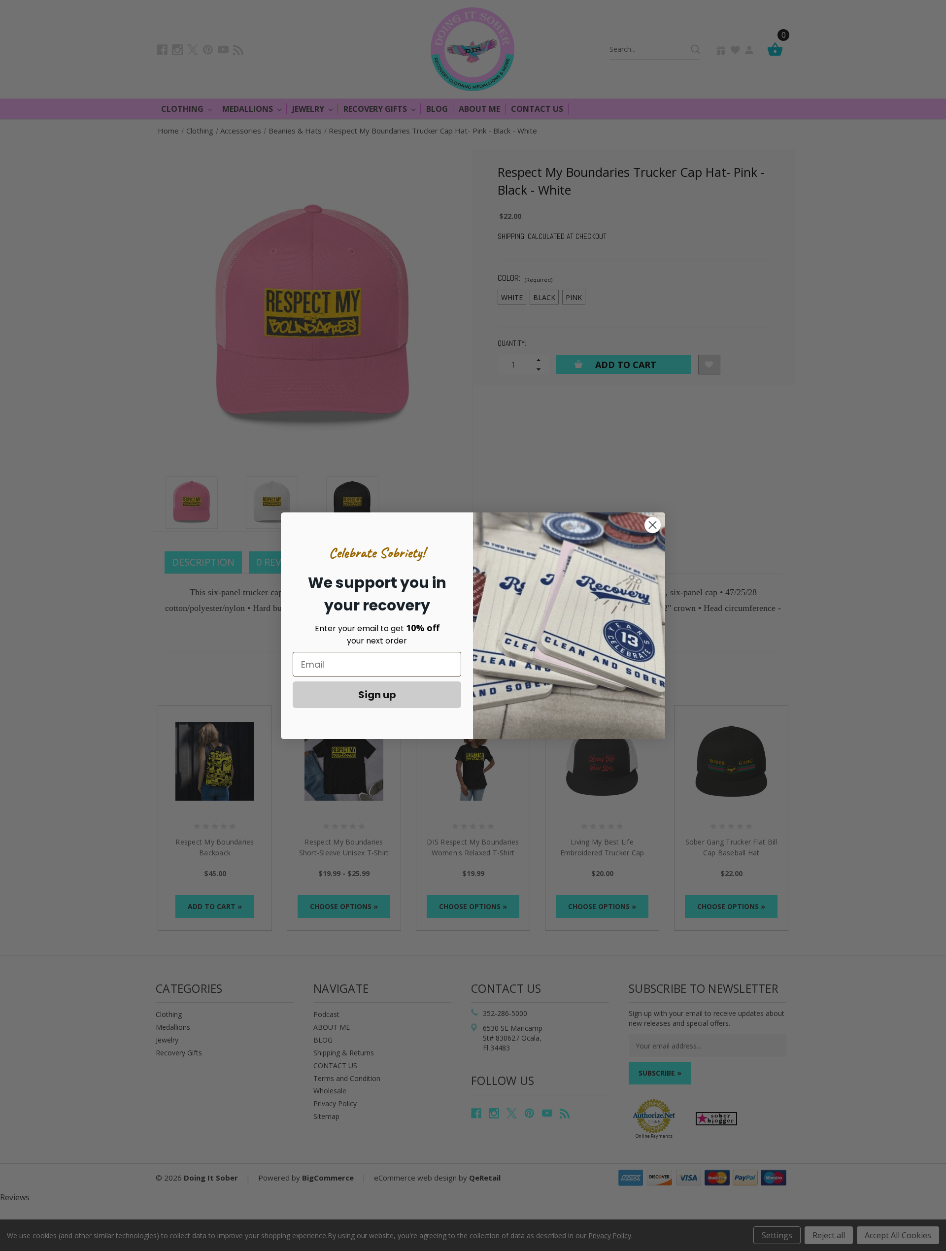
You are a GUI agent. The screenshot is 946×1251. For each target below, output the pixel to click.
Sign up (377, 695)
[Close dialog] (652, 525)
